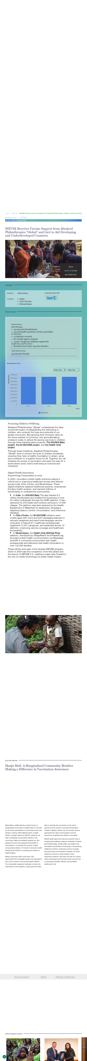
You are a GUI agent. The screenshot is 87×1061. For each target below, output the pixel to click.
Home (7, 213)
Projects (14, 213)
